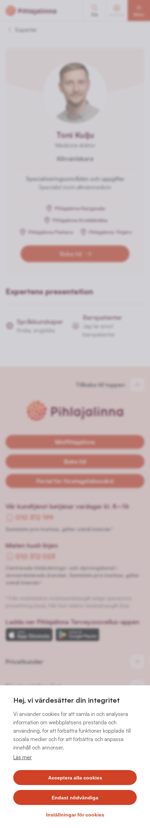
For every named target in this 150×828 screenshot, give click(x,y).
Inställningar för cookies (75, 815)
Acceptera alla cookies (75, 778)
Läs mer (22, 757)
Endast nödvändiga (75, 797)
